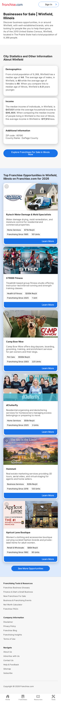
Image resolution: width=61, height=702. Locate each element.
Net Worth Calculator (12, 604)
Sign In (48, 4)
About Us (7, 652)
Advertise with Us (11, 656)
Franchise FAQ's (10, 609)
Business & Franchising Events (17, 600)
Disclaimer (8, 622)
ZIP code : (11, 135)
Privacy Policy (9, 626)
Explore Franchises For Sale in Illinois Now (30, 153)
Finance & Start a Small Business (18, 592)
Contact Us (8, 660)
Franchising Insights (12, 635)
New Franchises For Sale (14, 596)
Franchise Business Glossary (16, 587)
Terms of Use (9, 639)
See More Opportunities (30, 568)
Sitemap (7, 669)
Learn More (48, 241)
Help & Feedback (11, 664)
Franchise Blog (10, 630)
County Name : (14, 138)
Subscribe (8, 673)
